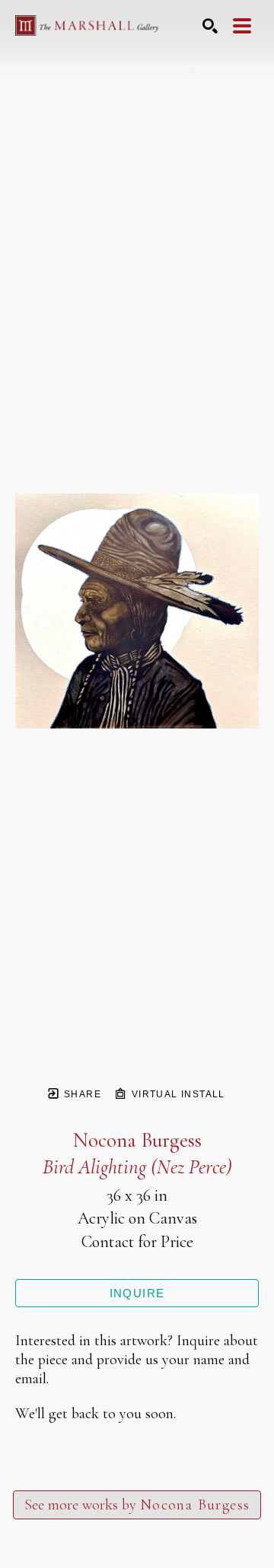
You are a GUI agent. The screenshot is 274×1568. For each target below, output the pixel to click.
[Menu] (242, 25)
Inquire (137, 1293)
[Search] (210, 25)
